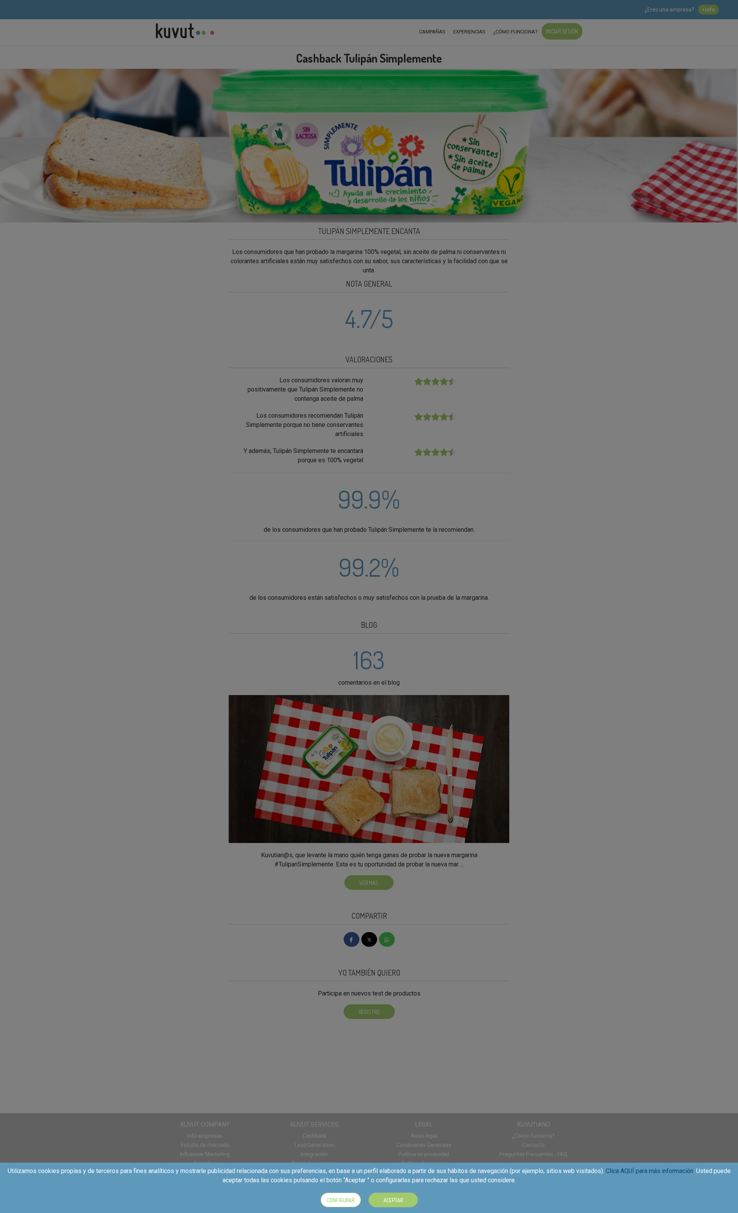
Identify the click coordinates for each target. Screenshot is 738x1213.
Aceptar (393, 1200)
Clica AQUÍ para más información (649, 1171)
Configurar (340, 1200)
